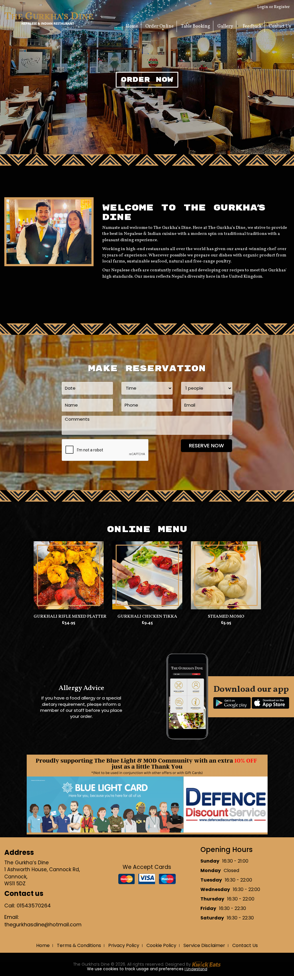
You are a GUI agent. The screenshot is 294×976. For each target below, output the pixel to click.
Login (262, 7)
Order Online (159, 26)
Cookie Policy (161, 945)
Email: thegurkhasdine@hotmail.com (43, 920)
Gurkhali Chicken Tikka (147, 619)
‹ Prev (55, 603)
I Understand (196, 969)
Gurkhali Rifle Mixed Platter (69, 619)
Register (282, 7)
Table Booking (195, 26)
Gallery (225, 26)
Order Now (147, 80)
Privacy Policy (123, 945)
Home (132, 26)
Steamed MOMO (226, 619)
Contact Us (280, 26)
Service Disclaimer (204, 945)
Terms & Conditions (79, 945)
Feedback (252, 26)
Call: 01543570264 (27, 905)
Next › (238, 603)
